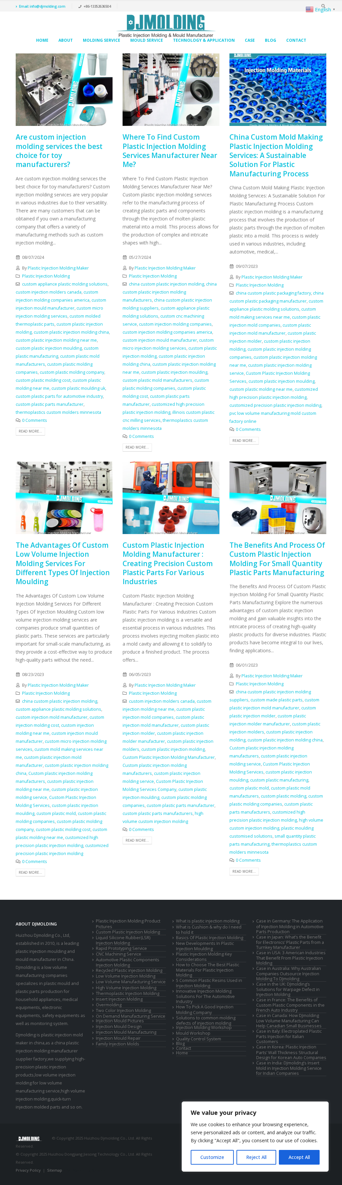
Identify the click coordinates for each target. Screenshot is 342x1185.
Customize (212, 1157)
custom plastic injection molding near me (56, 340)
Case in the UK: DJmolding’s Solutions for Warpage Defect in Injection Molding (288, 989)
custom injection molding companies (175, 324)
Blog (270, 40)
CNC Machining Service (118, 954)
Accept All (299, 1157)
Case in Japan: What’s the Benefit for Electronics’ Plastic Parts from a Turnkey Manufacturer (290, 942)
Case (250, 40)
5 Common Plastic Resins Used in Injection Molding (209, 983)
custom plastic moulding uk (78, 388)
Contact (296, 40)
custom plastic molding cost (43, 380)
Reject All (256, 1157)
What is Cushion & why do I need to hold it (208, 929)
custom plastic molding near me (261, 389)
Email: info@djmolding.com (42, 6)
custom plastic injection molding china (71, 332)
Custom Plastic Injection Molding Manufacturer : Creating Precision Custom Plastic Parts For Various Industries (168, 563)
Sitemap (54, 1170)
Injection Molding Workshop (204, 1027)
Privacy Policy (28, 1170)
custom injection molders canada (48, 292)
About (65, 40)
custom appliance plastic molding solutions (65, 284)
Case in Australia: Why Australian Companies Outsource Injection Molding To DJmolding (288, 974)
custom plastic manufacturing (279, 780)
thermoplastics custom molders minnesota (58, 412)
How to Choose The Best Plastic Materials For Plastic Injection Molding (207, 970)
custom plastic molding (283, 796)
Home (42, 40)
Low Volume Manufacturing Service (131, 982)
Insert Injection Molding (119, 999)
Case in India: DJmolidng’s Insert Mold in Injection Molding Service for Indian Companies (289, 1068)
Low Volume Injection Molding (125, 976)
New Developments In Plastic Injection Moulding (205, 946)
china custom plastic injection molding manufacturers (170, 292)
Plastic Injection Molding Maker (58, 268)
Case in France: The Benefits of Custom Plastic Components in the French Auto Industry (290, 1005)
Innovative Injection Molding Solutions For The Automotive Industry (205, 996)
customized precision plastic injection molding (275, 405)
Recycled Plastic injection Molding (129, 970)
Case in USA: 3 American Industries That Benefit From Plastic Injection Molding (291, 958)
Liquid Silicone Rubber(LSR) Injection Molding (123, 940)
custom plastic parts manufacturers (158, 813)
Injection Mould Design (119, 1026)
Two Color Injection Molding (123, 1010)
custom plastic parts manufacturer (49, 404)
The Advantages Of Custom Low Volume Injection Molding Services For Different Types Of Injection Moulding (63, 563)
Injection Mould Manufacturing (126, 1032)
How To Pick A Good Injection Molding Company (204, 1009)
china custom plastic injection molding (166, 284)
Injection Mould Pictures (120, 1021)
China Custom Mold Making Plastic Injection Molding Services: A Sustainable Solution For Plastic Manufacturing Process (276, 155)
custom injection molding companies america (167, 332)
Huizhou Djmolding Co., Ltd (42, 935)
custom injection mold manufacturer (52, 717)
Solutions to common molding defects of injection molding (205, 1020)
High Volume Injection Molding (126, 988)
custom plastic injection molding (173, 749)
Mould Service (146, 40)
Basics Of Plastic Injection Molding (209, 938)
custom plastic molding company (72, 372)
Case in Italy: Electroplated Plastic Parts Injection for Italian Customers (289, 1036)
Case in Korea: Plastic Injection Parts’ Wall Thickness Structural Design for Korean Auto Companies (291, 1052)
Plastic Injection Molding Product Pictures (128, 923)
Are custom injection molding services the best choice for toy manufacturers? (59, 150)
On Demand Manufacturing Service (130, 1016)
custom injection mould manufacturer (160, 340)
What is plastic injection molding (207, 921)
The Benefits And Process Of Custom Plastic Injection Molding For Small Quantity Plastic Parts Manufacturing (277, 558)
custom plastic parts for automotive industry (59, 396)
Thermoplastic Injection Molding (127, 993)
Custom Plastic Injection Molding (128, 932)
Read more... (30, 431)
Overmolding (109, 1005)
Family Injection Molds (117, 1044)
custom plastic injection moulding (49, 348)
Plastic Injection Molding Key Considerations (204, 956)
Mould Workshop (193, 1033)
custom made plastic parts (276, 700)
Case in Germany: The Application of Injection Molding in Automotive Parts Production (290, 926)
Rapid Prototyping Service (121, 948)
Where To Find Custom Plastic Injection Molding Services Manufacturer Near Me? (170, 150)
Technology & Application (204, 40)
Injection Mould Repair (118, 1038)
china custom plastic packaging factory (273, 293)
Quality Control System (198, 1039)
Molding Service (101, 40)
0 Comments (34, 420)
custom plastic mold (56, 813)
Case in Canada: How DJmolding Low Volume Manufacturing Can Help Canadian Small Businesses (289, 1021)
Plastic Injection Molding (46, 276)
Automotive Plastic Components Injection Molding (127, 962)
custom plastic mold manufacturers (157, 380)
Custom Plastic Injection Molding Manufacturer (169, 757)
